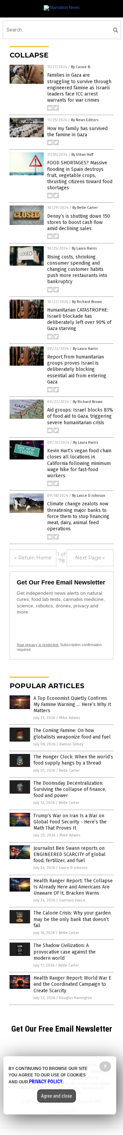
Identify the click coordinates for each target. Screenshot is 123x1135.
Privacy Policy (46, 1081)
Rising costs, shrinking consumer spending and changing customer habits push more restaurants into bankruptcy (77, 269)
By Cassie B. (81, 67)
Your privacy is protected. (38, 645)
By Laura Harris (84, 248)
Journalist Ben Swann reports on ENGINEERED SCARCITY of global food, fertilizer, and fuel (69, 854)
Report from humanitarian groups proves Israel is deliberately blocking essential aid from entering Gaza (76, 369)
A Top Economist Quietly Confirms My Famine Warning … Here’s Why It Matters (72, 704)
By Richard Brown (87, 302)
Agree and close (56, 1096)
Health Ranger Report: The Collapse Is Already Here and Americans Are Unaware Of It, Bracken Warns (73, 887)
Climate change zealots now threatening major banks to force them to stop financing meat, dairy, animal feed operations (78, 516)
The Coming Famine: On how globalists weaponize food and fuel (72, 734)
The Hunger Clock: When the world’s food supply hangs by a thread (73, 760)
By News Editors (84, 120)
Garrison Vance (72, 900)
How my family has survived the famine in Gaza (77, 132)
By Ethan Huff (82, 154)
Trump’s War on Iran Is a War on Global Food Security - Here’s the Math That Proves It (70, 822)
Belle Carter (69, 770)
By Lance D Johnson (88, 495)
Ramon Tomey (71, 744)
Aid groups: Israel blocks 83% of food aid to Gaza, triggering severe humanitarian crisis (80, 416)
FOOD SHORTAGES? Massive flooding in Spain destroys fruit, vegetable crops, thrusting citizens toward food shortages (79, 175)
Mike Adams (69, 718)
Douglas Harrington (75, 998)
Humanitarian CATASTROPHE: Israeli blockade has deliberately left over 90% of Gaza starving (79, 319)
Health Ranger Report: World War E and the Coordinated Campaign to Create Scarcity (72, 984)
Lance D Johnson (73, 868)
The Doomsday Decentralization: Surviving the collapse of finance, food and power (69, 789)
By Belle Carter (85, 207)
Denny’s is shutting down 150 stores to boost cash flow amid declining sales (78, 222)
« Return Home (33, 558)
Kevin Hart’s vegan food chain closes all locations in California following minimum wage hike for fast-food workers (79, 463)
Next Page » (90, 558)
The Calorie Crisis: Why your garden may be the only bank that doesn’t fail (72, 919)
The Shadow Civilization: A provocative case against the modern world (64, 952)
